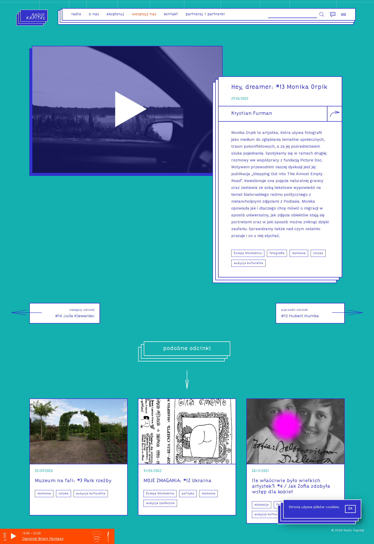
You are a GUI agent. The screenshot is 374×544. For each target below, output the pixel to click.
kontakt (171, 14)
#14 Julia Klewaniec (74, 313)
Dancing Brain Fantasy (43, 538)
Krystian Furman (251, 113)
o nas (94, 14)
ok (350, 508)
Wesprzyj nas (144, 14)
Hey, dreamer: (252, 87)
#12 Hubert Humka (300, 313)
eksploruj (115, 14)
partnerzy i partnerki (205, 14)
